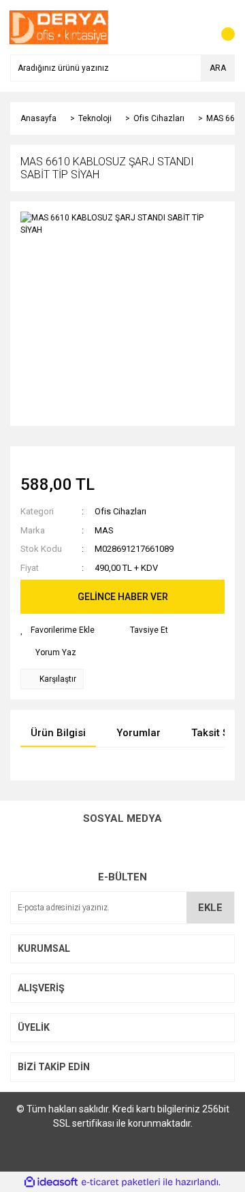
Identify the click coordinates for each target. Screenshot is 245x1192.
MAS (104, 530)
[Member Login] (194, 27)
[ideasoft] (51, 1182)
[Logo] (59, 26)
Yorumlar (138, 733)
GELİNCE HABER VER (123, 596)
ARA (218, 68)
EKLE (210, 907)
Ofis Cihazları (120, 511)
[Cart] (221, 27)
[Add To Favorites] (57, 630)
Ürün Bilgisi (58, 733)
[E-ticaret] (121, 1182)
